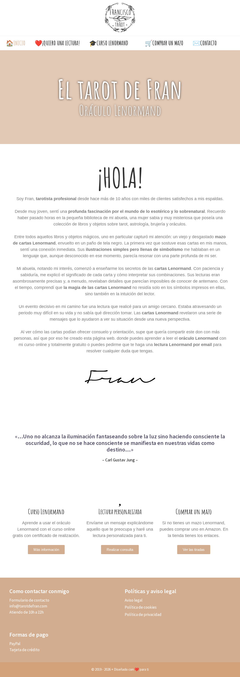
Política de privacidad (143, 614)
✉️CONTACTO (205, 43)
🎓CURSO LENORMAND (108, 43)
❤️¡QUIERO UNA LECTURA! (57, 43)
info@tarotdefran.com (28, 606)
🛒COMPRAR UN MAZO (164, 43)
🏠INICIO (15, 43)
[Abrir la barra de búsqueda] (230, 43)
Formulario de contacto (29, 600)
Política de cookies (141, 607)
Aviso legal (133, 600)
